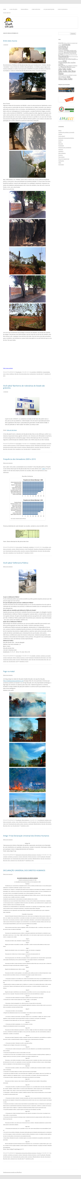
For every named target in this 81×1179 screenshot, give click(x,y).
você (17, 661)
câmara (65, 51)
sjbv (14, 449)
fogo (38, 822)
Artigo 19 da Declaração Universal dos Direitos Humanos (26, 835)
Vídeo (59, 162)
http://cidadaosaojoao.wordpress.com (13, 681)
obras (7, 374)
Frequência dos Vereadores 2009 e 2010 (19, 459)
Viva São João (39, 374)
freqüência (27, 445)
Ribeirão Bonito (30, 447)
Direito (60, 142)
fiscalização (22, 445)
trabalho (60, 75)
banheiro (34, 443)
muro (4, 374)
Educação (60, 143)
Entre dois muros (10, 41)
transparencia (65, 75)
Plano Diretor (6, 13)
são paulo (10, 449)
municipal (60, 61)
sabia (30, 659)
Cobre (43, 468)
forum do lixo (75, 56)
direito (14, 657)
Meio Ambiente (25, 820)
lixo (77, 59)
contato (5, 445)
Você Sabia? (18, 443)
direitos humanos (11, 445)
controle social (72, 50)
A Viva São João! (13, 9)
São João (17, 374)
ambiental (41, 820)
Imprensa (60, 149)
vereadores (18, 449)
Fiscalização (18, 372)
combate (38, 443)
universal (12, 860)
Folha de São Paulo (12, 430)
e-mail (17, 445)
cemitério (34, 372)
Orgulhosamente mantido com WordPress (12, 1172)
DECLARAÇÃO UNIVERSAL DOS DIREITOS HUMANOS (24, 870)
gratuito (32, 445)
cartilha (68, 43)
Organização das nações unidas (12, 551)
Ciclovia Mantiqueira (49, 9)
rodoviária (36, 447)
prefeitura (11, 374)
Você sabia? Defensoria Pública (15, 563)
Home (4, 9)
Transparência (24, 9)
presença (24, 447)
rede (59, 67)
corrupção (60, 51)
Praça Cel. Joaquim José (63, 159)
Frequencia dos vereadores (64, 147)
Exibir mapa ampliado (8, 368)
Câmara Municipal (72, 51)
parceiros (19, 447)
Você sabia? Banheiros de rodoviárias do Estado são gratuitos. (24, 386)
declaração (9, 657)
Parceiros (39, 855)
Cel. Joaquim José (73, 43)
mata (4, 824)
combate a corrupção (46, 443)
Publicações (61, 161)
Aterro (65, 43)
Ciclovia (60, 134)
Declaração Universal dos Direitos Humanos (26, 855)
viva (22, 449)
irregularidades (46, 372)
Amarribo (61, 43)
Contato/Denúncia (62, 9)
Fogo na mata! (9, 671)
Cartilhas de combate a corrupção (66, 132)
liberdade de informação (40, 445)
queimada (30, 824)
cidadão (33, 655)
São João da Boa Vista (24, 374)
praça (66, 65)
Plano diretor (61, 157)
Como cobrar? (19, 547)
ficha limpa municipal (72, 54)
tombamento (33, 374)
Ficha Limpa (65, 54)
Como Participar (36, 9)
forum (70, 56)
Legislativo (31, 547)
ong (48, 445)
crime (17, 822)
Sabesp (73, 67)
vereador (75, 75)
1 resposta (5, 44)
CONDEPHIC (39, 372)
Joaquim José (65, 57)
